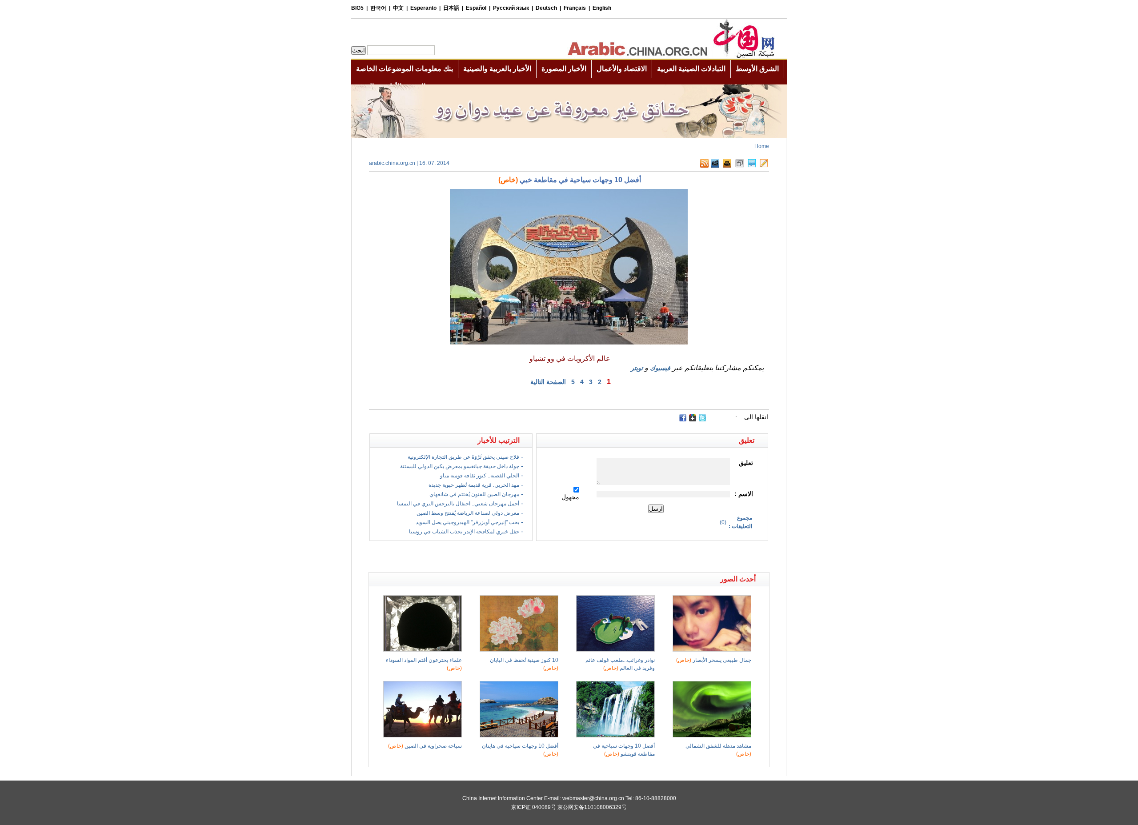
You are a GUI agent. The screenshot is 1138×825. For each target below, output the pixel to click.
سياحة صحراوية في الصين (425, 746)
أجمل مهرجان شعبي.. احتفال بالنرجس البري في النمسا (458, 504)
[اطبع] (727, 166)
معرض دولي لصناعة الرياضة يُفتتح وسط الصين (468, 513)
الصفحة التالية (548, 381)
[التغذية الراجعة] (715, 166)
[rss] (704, 166)
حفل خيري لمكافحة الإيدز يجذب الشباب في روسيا (464, 532)
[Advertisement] (469, 556)
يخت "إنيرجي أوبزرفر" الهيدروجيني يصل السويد (467, 522)
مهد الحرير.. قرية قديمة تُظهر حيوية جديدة (474, 485)
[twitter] (702, 420)
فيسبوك (660, 368)
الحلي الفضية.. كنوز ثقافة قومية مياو (479, 476)
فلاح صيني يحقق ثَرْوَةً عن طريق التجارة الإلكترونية (463, 457)
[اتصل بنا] (764, 166)
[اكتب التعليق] (752, 166)
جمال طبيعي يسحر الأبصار (713, 660)
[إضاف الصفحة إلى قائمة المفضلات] (739, 166)
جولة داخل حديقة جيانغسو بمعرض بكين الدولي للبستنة (459, 466)
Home (761, 146)
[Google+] (692, 420)
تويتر (637, 368)
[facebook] (682, 417)
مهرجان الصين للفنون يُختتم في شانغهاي (474, 494)
